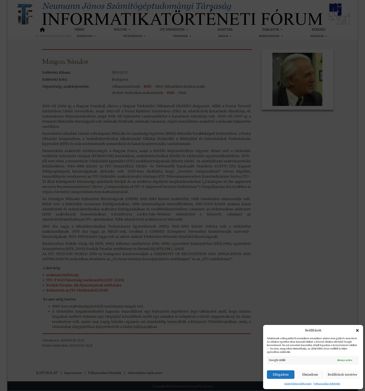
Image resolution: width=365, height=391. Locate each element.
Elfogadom (281, 374)
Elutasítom (310, 374)
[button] (357, 330)
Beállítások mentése (342, 374)
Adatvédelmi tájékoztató (298, 383)
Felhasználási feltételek (326, 383)
